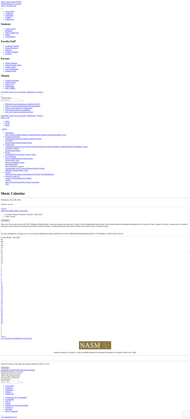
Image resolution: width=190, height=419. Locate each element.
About (7, 168)
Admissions (9, 15)
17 (2, 297)
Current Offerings (26, 168)
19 (2, 301)
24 (2, 311)
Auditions (19, 135)
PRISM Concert (15, 154)
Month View (20, 338)
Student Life (9, 19)
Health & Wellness (11, 52)
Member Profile (10, 71)
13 (2, 289)
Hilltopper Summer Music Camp (16, 170)
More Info (12, 6)
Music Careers (83, 147)
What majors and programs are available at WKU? (22, 104)
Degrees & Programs (12, 137)
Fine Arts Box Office (28, 154)
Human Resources (11, 48)
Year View (28, 338)
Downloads (5, 368)
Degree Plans (73, 147)
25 (2, 313)
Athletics (8, 17)
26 (2, 315)
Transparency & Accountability (16, 397)
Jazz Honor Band (11, 164)
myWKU (8, 54)
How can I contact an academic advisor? (19, 112)
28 (2, 319)
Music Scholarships (29, 135)
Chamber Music (26, 143)
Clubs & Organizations (33, 147)
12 (2, 287)
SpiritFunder (9, 86)
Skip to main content (8, 2)
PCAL (7, 123)
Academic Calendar (12, 46)
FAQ (7, 184)
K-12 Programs (10, 156)
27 (2, 317)
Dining (7, 35)
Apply (3, 6)
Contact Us (9, 178)
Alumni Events (10, 82)
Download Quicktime (27, 370)
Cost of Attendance (12, 69)
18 (2, 299)
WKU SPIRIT (10, 88)
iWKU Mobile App (12, 33)
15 (2, 293)
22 (2, 307)
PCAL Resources (18, 174)
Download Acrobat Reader (10, 370)
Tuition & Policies (38, 168)
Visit (7, 6)
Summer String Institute (24, 158)
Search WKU (6, 98)
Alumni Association (12, 80)
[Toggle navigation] (2, 129)
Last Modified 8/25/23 (9, 417)
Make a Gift (9, 84)
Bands (7, 143)
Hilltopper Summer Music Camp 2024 (14, 211)
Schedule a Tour (60, 135)
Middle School (19, 162)
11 (2, 285)
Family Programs (11, 63)
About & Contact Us (12, 176)
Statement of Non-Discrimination (16, 405)
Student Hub (9, 145)
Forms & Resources (48, 147)
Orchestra (17, 143)
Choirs (12, 143)
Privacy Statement (11, 411)
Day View (4, 338)
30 (2, 323)
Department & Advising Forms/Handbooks (39, 174)
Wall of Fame (10, 182)
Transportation (10, 37)
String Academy (10, 158)
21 (2, 305)
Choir (12, 151)
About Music (17, 178)
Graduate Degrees (35, 139)
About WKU (9, 11)
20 (2, 303)
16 (2, 295)
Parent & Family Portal (13, 65)
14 (2, 291)
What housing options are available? (17, 110)
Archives (18, 182)
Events (7, 153)
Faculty (8, 172)
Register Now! (15, 168)
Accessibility (9, 399)
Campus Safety (10, 29)
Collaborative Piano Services (15, 147)
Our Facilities (27, 178)
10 (2, 283)
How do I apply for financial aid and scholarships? (22, 106)
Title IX (8, 401)
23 (2, 309)
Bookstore (8, 31)
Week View (12, 338)
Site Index (8, 409)
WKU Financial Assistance (45, 135)
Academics (9, 13)
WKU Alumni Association (30, 182)
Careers (8, 403)
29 (2, 321)
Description (5, 220)
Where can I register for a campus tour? (19, 108)
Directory (8, 50)
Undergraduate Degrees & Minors (17, 139)
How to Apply (10, 135)
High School (9, 162)
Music (7, 125)
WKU (7, 121)
